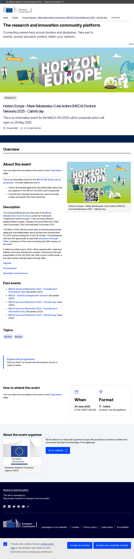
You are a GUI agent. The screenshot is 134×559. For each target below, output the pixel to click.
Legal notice (107, 527)
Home (5, 17)
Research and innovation (16, 490)
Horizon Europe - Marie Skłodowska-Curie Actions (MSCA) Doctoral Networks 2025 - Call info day (64, 17)
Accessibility (123, 527)
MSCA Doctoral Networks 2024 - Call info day (32, 302)
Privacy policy (90, 527)
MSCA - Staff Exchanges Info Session (28, 295)
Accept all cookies (80, 545)
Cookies (75, 527)
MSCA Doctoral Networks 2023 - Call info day (32, 315)
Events (15, 17)
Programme (55, 170)
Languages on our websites (54, 527)
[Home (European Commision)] (19, 9)
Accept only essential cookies (112, 545)
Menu (131, 44)
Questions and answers (15, 273)
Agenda (7, 263)
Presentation (10, 268)
